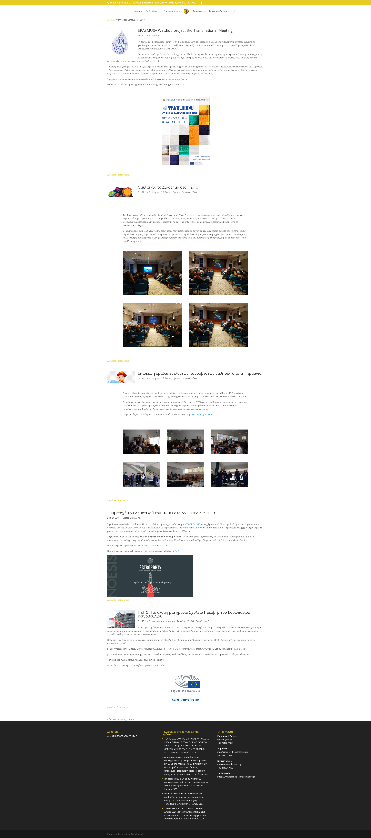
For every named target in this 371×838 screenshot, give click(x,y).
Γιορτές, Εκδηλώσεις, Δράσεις (166, 192)
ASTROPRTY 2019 (191, 524)
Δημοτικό (198, 11)
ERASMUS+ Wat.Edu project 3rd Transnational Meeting (185, 30)
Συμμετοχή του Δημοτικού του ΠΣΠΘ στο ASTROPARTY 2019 (161, 512)
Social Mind (137, 834)
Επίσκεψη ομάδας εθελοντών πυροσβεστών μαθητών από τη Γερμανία (199, 373)
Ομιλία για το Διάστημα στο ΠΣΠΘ (168, 187)
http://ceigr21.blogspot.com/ (200, 414)
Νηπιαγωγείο (171, 11)
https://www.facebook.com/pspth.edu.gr (236, 776)
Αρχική (138, 11)
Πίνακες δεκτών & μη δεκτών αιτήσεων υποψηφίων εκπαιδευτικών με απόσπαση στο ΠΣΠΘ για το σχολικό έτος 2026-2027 (186, 782)
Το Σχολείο (151, 11)
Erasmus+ (157, 35)
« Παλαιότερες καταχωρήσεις (120, 719)
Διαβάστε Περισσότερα (118, 174)
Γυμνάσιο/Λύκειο (218, 11)
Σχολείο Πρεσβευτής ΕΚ (198, 621)
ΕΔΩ (168, 545)
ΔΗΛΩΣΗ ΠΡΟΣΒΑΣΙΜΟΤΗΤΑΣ (122, 736)
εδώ (182, 84)
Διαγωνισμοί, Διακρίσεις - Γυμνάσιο (169, 621)
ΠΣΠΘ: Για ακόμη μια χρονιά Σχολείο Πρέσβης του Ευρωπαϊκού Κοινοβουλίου (194, 614)
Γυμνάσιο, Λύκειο (189, 192)
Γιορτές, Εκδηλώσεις (131, 517)
